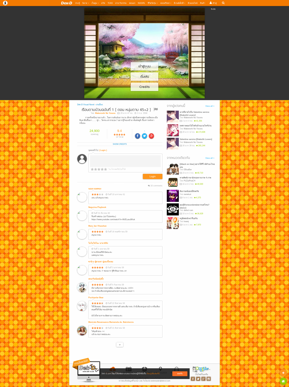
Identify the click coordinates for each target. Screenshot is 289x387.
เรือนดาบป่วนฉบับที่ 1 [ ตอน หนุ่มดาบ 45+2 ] (116, 110)
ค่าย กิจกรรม (121, 3)
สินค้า (202, 3)
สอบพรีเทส (165, 3)
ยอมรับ (180, 373)
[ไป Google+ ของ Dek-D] (203, 378)
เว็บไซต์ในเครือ (201, 374)
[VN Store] (283, 381)
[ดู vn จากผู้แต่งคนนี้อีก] (119, 344)
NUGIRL (141, 3)
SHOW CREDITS (120, 144)
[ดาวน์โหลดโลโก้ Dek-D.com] (86, 370)
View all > (209, 106)
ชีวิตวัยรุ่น (152, 3)
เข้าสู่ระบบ (214, 6)
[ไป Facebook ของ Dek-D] (193, 378)
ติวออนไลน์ (192, 3)
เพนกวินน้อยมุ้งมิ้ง (96, 279)
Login (153, 176)
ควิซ (103, 3)
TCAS (110, 3)
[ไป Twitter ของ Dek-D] (198, 378)
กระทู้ (77, 3)
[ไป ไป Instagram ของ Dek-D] (208, 378)
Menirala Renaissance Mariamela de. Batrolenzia (111, 322)
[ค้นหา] (223, 3)
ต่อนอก (132, 3)
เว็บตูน (95, 3)
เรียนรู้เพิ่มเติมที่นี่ (153, 373)
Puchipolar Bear (95, 297)
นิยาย (85, 3)
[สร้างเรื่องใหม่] (283, 372)
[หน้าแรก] (67, 3)
